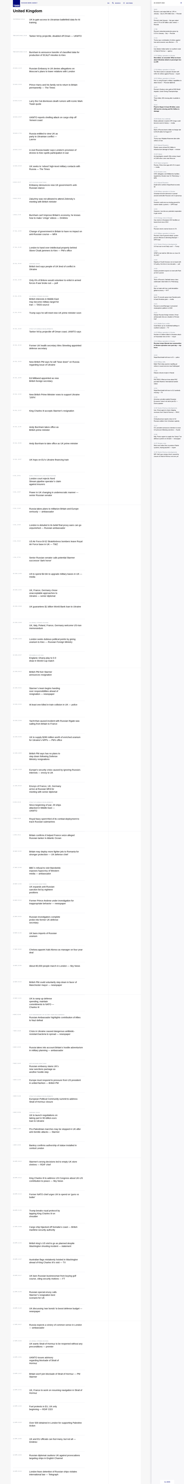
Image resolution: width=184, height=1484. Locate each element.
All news (167, 1482)
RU (108, 3)
